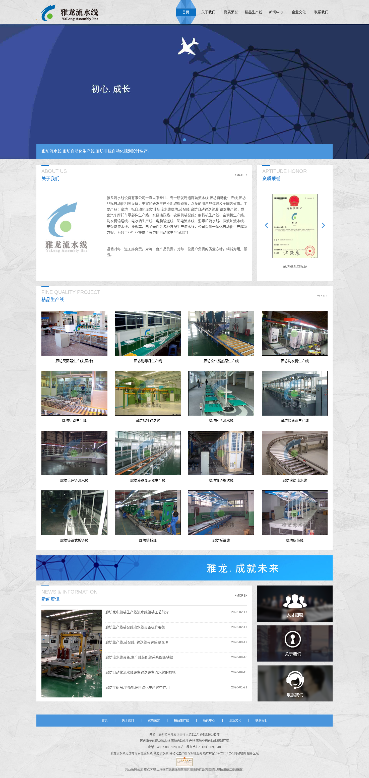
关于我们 (208, 12)
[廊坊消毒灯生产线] (148, 333)
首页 (185, 12)
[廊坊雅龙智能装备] (69, 12)
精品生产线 (253, 12)
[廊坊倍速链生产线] (295, 393)
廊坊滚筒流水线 (294, 480)
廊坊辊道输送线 (221, 480)
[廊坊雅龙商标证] (295, 226)
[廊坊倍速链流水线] (74, 453)
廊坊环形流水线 (221, 421)
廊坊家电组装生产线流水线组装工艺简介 (137, 612)
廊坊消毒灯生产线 (148, 361)
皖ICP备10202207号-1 (218, 753)
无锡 (172, 769)
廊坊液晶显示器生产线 (147, 480)
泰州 (235, 769)
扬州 (223, 769)
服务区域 (253, 753)
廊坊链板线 (148, 540)
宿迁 (241, 769)
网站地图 (240, 753)
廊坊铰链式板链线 (74, 540)
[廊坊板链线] (221, 512)
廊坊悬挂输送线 (148, 421)
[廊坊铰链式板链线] (74, 512)
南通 (196, 769)
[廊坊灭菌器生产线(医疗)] (74, 333)
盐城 (217, 769)
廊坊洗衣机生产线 (295, 361)
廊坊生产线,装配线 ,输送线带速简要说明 (136, 642)
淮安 (211, 769)
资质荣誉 (231, 12)
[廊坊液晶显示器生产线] (148, 453)
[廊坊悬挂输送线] (148, 393)
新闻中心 (276, 12)
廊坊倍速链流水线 (74, 480)
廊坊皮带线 (294, 540)
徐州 (178, 769)
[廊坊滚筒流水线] (295, 453)
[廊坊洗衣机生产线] (295, 333)
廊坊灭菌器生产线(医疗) (74, 361)
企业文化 (299, 12)
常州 (184, 769)
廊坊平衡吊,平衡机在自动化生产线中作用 (137, 687)
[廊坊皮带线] (295, 512)
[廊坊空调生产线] (74, 393)
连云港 (203, 769)
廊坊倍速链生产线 (295, 421)
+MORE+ (241, 175)
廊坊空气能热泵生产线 (221, 361)
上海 (160, 769)
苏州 (190, 769)
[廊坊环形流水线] (221, 393)
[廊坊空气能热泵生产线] (221, 333)
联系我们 (321, 12)
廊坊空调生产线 (74, 421)
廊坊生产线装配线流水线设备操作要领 (135, 627)
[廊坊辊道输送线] (221, 453)
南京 (166, 769)
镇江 (229, 769)
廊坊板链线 (221, 540)
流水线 (121, 753)
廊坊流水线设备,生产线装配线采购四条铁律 (139, 657)
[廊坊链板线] (148, 512)
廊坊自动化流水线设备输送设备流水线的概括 (140, 672)
